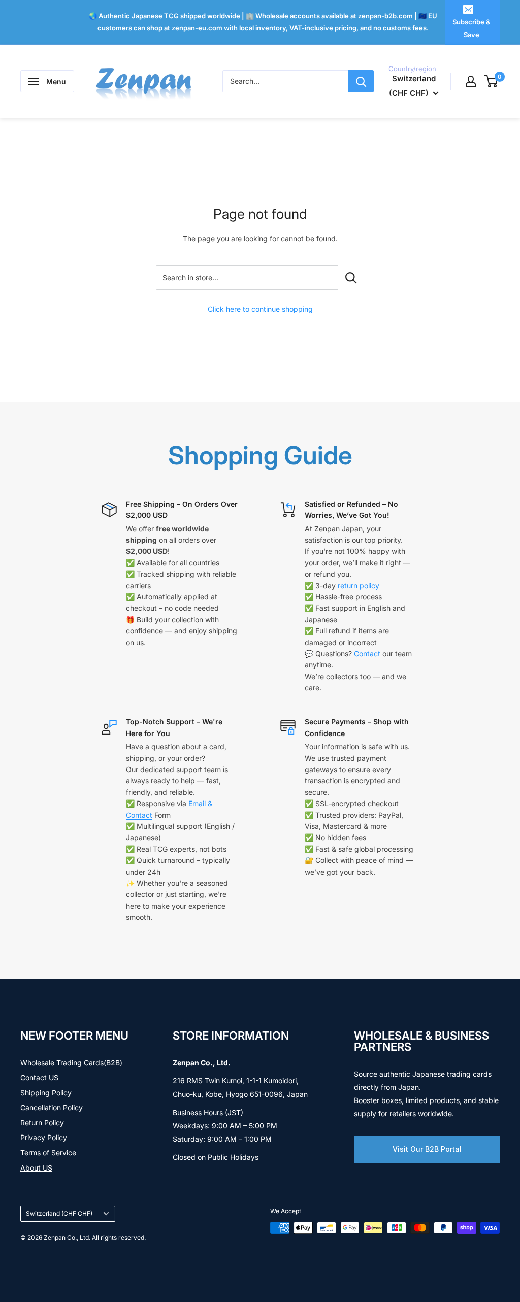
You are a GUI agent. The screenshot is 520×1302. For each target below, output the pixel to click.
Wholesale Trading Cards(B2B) (71, 1062)
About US (36, 1167)
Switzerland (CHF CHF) (59, 1213)
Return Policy (42, 1122)
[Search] (361, 81)
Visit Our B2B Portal (427, 1149)
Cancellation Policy (51, 1107)
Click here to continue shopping (260, 309)
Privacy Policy (43, 1137)
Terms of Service (48, 1152)
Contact (367, 653)
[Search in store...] (351, 277)
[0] (491, 81)
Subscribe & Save (471, 28)
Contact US (39, 1077)
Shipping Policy (46, 1092)
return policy (358, 585)
